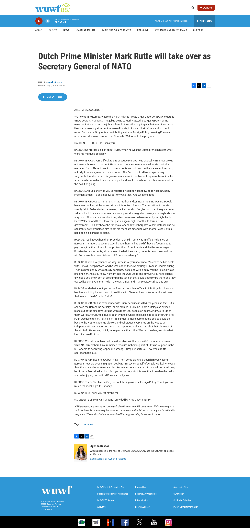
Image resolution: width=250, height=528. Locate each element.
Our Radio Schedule (182, 500)
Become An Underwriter (146, 494)
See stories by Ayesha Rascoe (108, 458)
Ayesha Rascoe (54, 82)
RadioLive (143, 30)
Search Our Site (180, 487)
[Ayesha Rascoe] (80, 453)
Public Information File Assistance (112, 494)
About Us (101, 507)
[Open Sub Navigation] (45, 30)
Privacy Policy (141, 500)
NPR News (88, 424)
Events (53, 30)
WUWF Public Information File (110, 487)
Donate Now (140, 487)
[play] (39, 21)
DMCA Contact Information (185, 507)
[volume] (47, 21)
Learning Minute (85, 30)
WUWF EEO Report (105, 500)
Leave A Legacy (142, 507)
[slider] (52, 20)
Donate (207, 7)
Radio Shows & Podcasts (116, 30)
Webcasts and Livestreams (171, 30)
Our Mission (178, 494)
